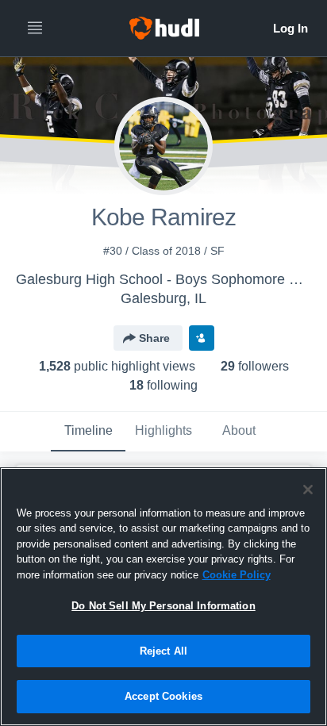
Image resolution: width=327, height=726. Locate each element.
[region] (163, 596)
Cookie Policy (236, 575)
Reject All (163, 651)
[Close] (307, 489)
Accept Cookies (163, 696)
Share (154, 338)
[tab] (88, 431)
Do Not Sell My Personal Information (163, 606)
